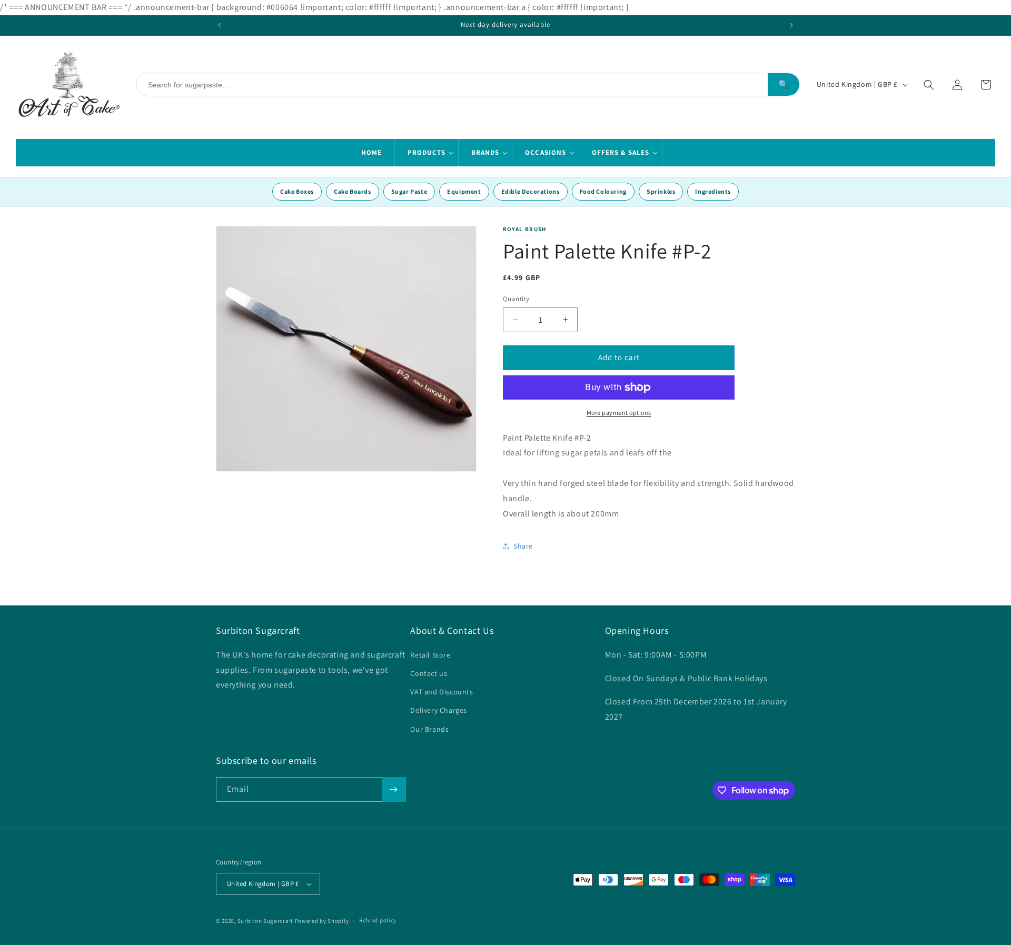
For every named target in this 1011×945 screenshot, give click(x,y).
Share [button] (523, 546)
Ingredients (713, 191)
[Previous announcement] (219, 25)
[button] (427, 152)
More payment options (619, 412)
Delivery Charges (438, 710)
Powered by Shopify (322, 920)
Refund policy (378, 920)
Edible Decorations (530, 191)
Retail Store (430, 655)
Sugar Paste (409, 191)
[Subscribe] (393, 789)
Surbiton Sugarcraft (265, 920)
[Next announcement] (791, 25)
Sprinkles (661, 191)
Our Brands (429, 729)
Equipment (464, 191)
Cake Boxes (297, 191)
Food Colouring (603, 191)
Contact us (428, 673)
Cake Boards (352, 191)
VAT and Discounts (441, 692)
